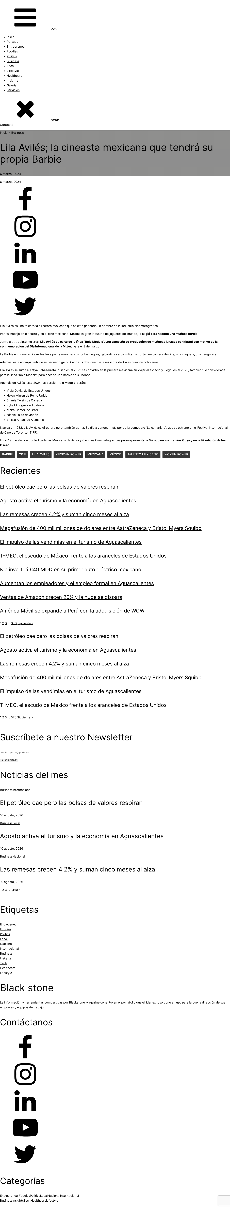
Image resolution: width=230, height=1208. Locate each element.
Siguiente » (25, 623)
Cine (22, 454)
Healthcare (14, 75)
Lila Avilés (41, 454)
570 (13, 717)
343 (14, 623)
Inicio (10, 37)
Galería (12, 85)
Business (13, 61)
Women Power (176, 454)
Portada (12, 41)
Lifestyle (13, 70)
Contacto (6, 124)
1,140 (14, 889)
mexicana (95, 454)
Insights (12, 80)
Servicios (13, 90)
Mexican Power (68, 454)
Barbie (7, 454)
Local (16, 823)
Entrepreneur (16, 46)
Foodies (12, 51)
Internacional (21, 790)
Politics (12, 56)
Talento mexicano (142, 454)
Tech (10, 66)
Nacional (18, 856)
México (115, 454)
